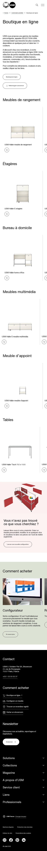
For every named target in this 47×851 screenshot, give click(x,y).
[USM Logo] (9, 5)
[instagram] (4, 840)
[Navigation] (42, 5)
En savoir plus (10, 634)
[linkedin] (24, 840)
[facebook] (11, 840)
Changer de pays (20, 816)
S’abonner (9, 742)
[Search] (37, 5)
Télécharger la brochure (16, 85)
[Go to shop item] (7, 150)
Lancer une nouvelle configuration (18, 544)
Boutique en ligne (11, 77)
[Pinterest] (17, 840)
